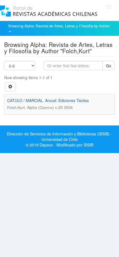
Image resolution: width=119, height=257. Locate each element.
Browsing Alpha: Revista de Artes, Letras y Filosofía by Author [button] (59, 25)
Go (108, 65)
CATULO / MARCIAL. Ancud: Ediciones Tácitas (48, 100)
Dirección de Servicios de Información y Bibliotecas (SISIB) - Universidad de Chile (59, 136)
